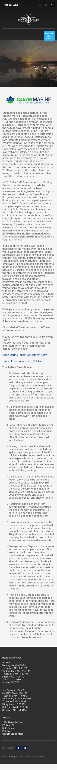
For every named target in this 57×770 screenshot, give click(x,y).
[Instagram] (24, 748)
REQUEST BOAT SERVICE (49, 35)
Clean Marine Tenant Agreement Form (24, 354)
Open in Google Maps (12, 734)
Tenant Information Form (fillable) (22, 361)
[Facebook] (18, 748)
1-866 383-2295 (10, 4)
